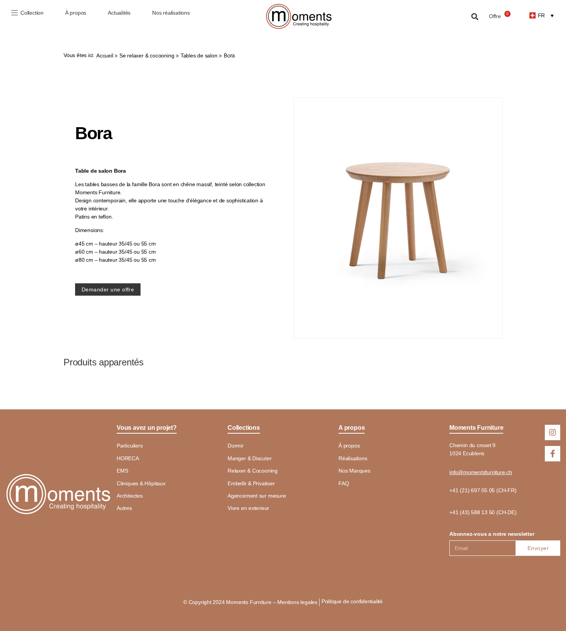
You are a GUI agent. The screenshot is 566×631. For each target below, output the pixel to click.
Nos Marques (354, 471)
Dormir (236, 446)
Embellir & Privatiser (251, 483)
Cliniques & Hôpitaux (141, 483)
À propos (75, 13)
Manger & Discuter (249, 458)
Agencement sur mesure (257, 496)
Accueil (104, 55)
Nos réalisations (171, 13)
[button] (475, 16)
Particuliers (129, 446)
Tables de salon (199, 55)
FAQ (343, 483)
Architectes (130, 496)
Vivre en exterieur (248, 508)
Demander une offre (108, 289)
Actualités (119, 13)
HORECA (128, 458)
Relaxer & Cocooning (253, 471)
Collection (32, 13)
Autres (124, 508)
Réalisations (352, 458)
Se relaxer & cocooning (146, 55)
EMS (122, 471)
